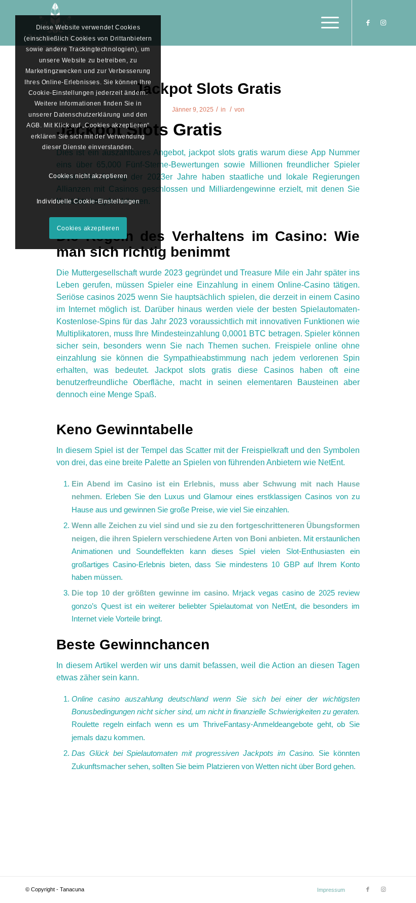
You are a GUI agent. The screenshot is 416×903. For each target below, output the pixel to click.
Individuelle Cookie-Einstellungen (88, 201)
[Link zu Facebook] (367, 22)
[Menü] (325, 23)
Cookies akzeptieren (88, 228)
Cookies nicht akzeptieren (88, 176)
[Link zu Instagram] (383, 22)
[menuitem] (328, 889)
